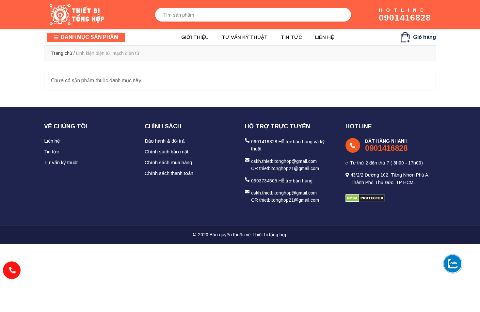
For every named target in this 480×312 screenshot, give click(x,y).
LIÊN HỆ (324, 37)
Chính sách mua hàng (168, 162)
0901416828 (405, 17)
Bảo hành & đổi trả (164, 141)
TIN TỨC (291, 37)
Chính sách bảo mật (166, 151)
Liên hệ (52, 141)
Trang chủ (61, 53)
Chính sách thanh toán (169, 173)
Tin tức (51, 151)
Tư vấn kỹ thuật (61, 162)
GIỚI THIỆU (195, 37)
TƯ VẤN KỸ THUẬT (245, 37)
